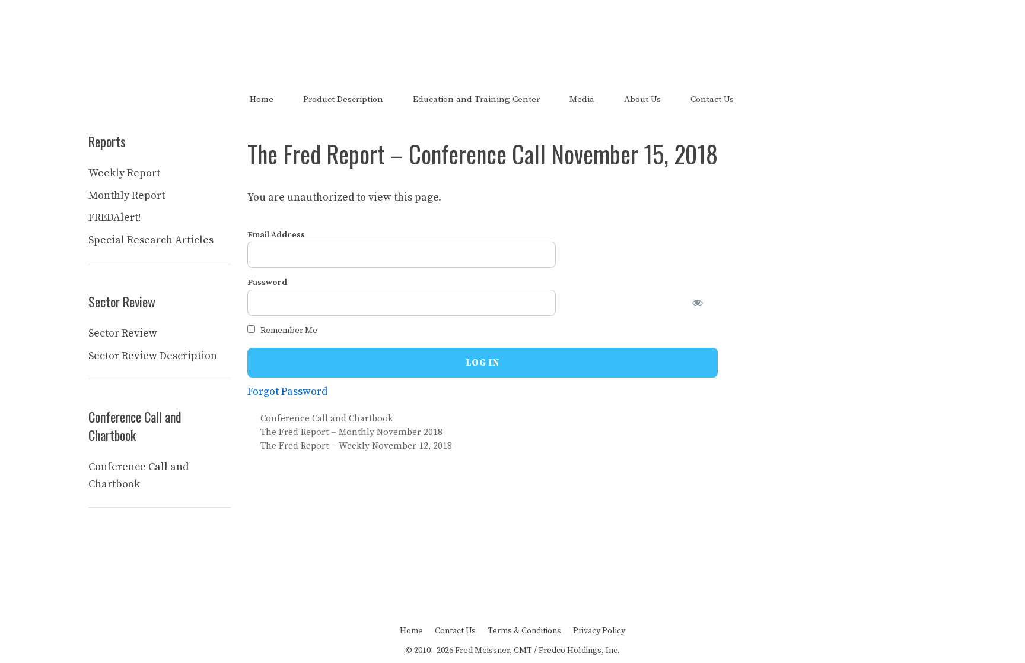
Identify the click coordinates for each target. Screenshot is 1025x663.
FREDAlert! (114, 217)
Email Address (276, 235)
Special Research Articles (151, 240)
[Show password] (705, 303)
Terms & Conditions (524, 631)
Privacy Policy (599, 631)
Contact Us (712, 99)
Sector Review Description (152, 356)
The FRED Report (512, 34)
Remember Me (288, 330)
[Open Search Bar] (769, 99)
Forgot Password (287, 391)
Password (267, 282)
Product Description (343, 99)
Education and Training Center (476, 99)
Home (261, 99)
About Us (642, 99)
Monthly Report (126, 195)
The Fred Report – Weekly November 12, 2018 (356, 446)
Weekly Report (124, 173)
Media (581, 99)
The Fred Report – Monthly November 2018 (351, 432)
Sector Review (122, 333)
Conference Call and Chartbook (326, 418)
